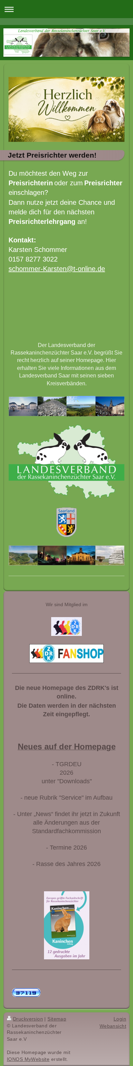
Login (120, 1019)
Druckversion (28, 1019)
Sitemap (56, 1019)
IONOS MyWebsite (28, 1059)
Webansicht (113, 1026)
